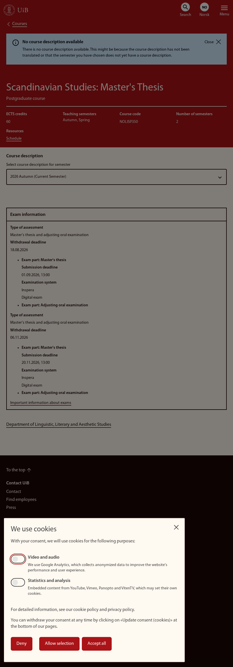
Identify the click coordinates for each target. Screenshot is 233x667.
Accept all (97, 643)
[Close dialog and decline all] (176, 525)
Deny (21, 643)
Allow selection (59, 643)
